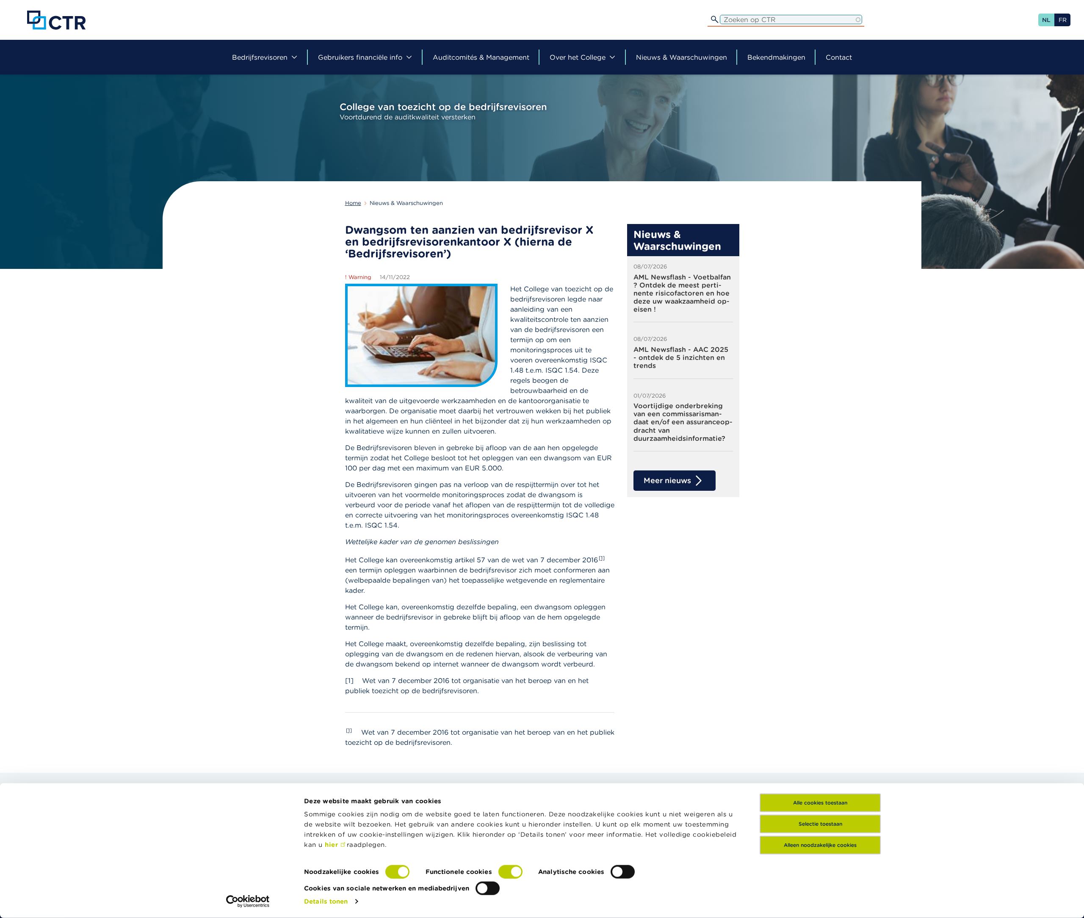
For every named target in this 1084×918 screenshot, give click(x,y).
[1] (602, 558)
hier (332, 845)
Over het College (578, 57)
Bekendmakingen (776, 57)
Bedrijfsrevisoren (260, 57)
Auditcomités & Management (481, 57)
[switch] (510, 872)
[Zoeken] (715, 19)
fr (1063, 20)
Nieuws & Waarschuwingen (681, 57)
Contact (839, 57)
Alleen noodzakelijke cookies (820, 845)
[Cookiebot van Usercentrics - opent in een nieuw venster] (248, 901)
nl (1046, 20)
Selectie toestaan (820, 824)
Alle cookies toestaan (820, 802)
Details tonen (326, 901)
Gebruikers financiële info (360, 57)
